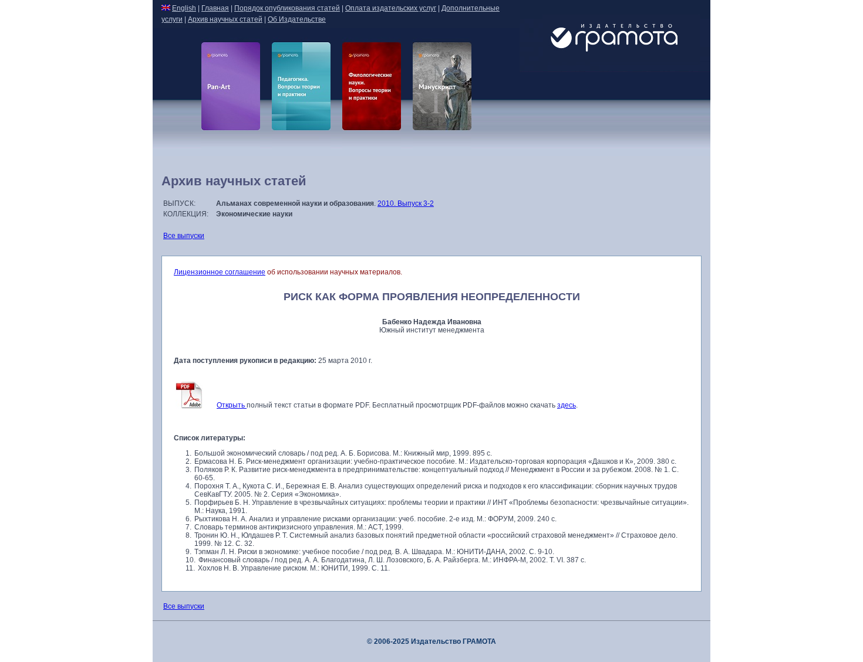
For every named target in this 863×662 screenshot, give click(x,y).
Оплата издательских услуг (390, 8)
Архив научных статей (225, 19)
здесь (566, 405)
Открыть (232, 405)
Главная (215, 8)
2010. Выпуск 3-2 (405, 203)
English (184, 8)
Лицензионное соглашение (219, 272)
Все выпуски (183, 236)
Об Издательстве (297, 19)
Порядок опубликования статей (287, 8)
